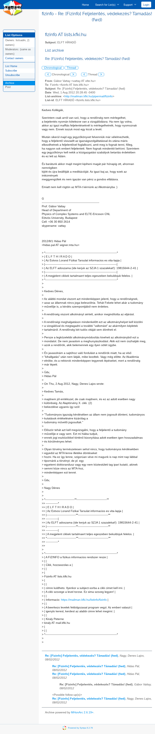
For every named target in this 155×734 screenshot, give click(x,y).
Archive (9, 82)
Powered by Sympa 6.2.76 (80, 728)
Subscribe (11, 70)
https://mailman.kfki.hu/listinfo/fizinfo (84, 599)
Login (146, 4)
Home (85, 4)
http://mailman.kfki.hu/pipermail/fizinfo (89, 96)
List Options (13, 35)
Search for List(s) (105, 4)
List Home (11, 66)
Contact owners (14, 58)
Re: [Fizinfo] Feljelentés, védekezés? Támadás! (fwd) (81, 655)
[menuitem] (85, 4)
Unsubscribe (12, 75)
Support (128, 4)
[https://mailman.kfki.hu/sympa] (13, 7)
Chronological (53, 67)
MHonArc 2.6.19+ (82, 712)
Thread (71, 67)
